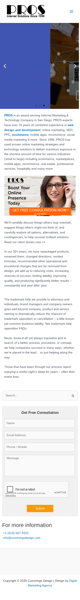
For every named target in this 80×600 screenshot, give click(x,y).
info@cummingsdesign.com (22, 537)
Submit (40, 508)
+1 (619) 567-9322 (16, 533)
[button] (4, 66)
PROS (8, 115)
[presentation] (36, 489)
